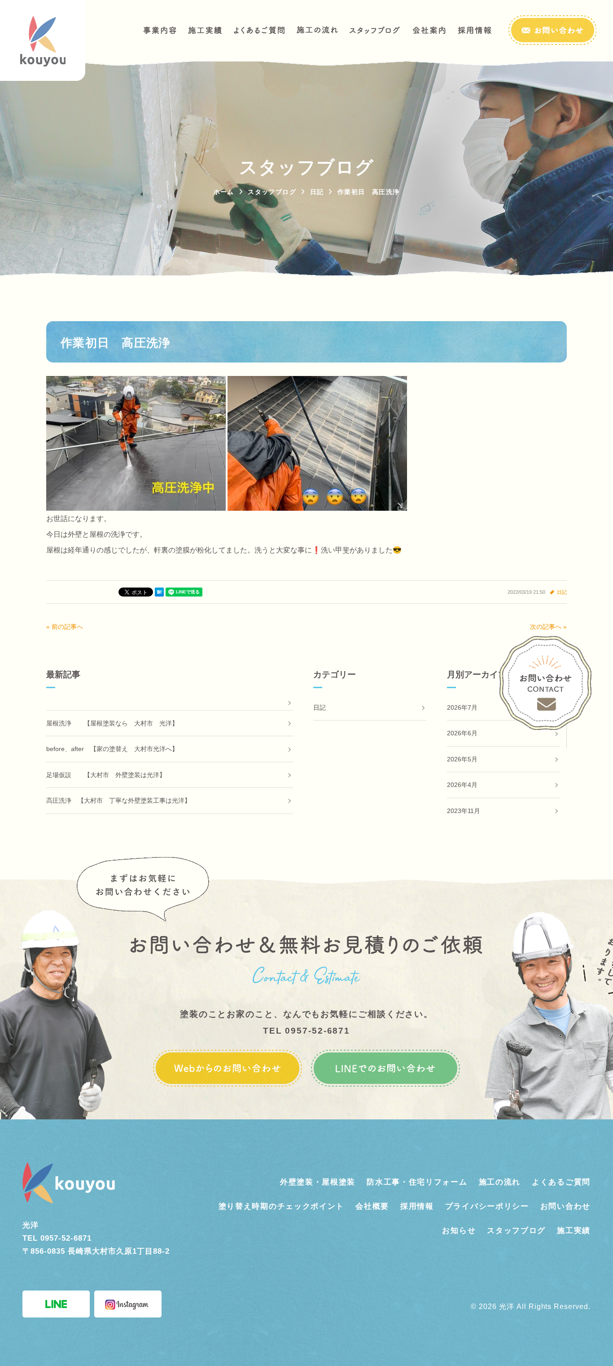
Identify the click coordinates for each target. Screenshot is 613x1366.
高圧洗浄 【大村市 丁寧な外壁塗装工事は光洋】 (118, 800)
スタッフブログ (516, 1230)
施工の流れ (500, 1182)
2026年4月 (462, 784)
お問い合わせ (565, 1206)
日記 (562, 592)
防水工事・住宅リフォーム (417, 1182)
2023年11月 (463, 810)
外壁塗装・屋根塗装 (317, 1182)
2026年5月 (462, 759)
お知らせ (459, 1230)
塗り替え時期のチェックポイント (282, 1206)
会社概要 (372, 1206)
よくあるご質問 (561, 1182)
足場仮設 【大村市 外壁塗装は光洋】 (106, 774)
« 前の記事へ (64, 626)
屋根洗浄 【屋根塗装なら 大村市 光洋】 (112, 723)
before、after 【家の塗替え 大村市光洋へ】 (112, 748)
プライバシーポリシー (487, 1206)
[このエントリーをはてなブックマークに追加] (159, 592)
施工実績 (574, 1230)
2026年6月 (462, 733)
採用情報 (417, 1206)
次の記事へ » (548, 626)
